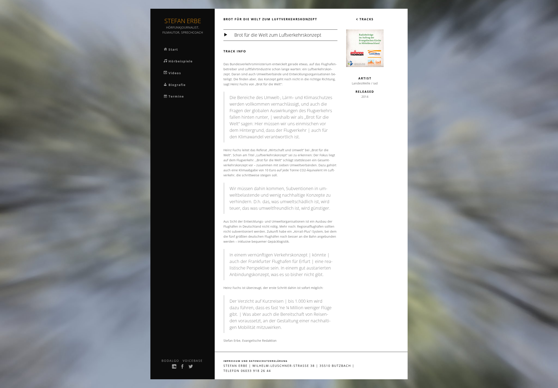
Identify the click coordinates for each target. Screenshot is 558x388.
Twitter (190, 367)
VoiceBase (193, 361)
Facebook (182, 367)
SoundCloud (174, 367)
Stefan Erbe (182, 21)
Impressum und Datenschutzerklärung (255, 361)
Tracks (366, 19)
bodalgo (170, 361)
